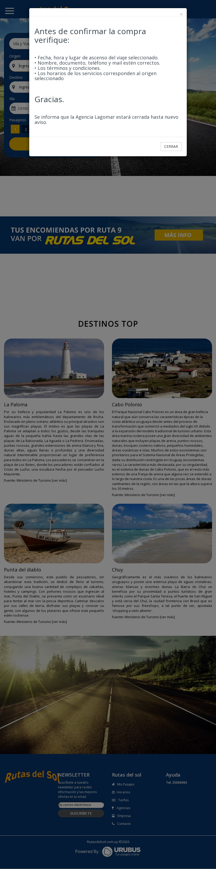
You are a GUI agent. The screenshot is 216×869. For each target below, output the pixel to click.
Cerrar (171, 146)
